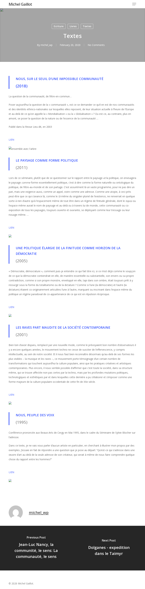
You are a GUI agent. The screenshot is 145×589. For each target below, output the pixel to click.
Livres (73, 26)
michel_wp (47, 45)
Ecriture (58, 26)
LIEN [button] (11, 139)
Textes (87, 26)
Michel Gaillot (20, 4)
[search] (127, 4)
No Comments (96, 45)
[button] (134, 4)
